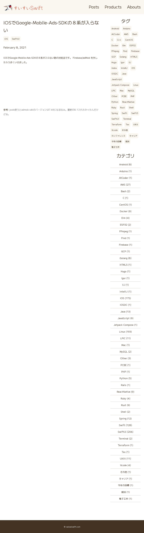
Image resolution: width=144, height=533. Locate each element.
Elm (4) (125, 218)
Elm (124, 45)
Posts (94, 7)
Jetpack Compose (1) (125, 324)
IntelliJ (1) (125, 291)
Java (124, 73)
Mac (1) (125, 345)
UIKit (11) (125, 458)
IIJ (130, 62)
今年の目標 (116, 141)
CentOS (129, 39)
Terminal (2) (125, 438)
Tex (127, 124)
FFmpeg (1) (125, 231)
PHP (132, 96)
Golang (123, 56)
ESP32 (133, 45)
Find (125, 51)
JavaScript (117, 79)
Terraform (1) (125, 445)
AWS (126, 34)
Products (113, 7)
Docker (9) (125, 211)
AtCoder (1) (125, 177)
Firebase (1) (125, 244)
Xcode (115, 130)
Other (115, 96)
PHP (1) (125, 371)
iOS (6, 38)
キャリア (133, 135)
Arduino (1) (125, 171)
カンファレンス (118, 135)
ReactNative (128, 101)
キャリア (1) (125, 478)
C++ (119, 39)
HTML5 (133, 56)
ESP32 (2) (125, 224)
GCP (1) (125, 251)
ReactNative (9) (125, 391)
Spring (115, 113)
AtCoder (116, 34)
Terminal (127, 118)
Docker (115, 45)
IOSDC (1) (125, 304)
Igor (123, 62)
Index (114, 68)
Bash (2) (125, 191)
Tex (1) (126, 452)
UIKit (135, 124)
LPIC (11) (125, 338)
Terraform (117, 124)
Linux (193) (125, 331)
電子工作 (115, 147)
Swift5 (134, 113)
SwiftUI (15, 38)
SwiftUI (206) (125, 431)
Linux (135, 85)
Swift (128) (125, 425)
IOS (133, 68)
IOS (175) (125, 298)
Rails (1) (125, 385)
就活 (127, 141)
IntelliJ (124, 68)
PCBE (124, 96)
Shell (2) (125, 411)
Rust (122, 107)
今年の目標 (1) (125, 485)
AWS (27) (125, 184)
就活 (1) (125, 492)
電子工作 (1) (125, 498)
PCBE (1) (125, 365)
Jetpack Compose (120, 85)
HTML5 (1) (125, 264)
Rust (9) (125, 405)
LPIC (114, 90)
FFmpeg (115, 51)
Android (115, 28)
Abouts (134, 7)
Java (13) (125, 311)
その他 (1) (125, 472)
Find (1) (125, 238)
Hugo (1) (125, 271)
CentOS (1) (125, 204)
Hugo (114, 62)
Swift (124, 113)
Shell (131, 107)
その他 (125, 130)
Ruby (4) (125, 398)
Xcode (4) (125, 465)
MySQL (131, 90)
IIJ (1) (125, 284)
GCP (114, 56)
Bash (134, 34)
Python (115, 101)
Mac (122, 90)
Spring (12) (125, 418)
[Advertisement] (51, 87)
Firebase (135, 51)
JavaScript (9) (125, 318)
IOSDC (115, 73)
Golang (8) (125, 258)
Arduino (126, 28)
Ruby (114, 107)
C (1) (125, 197)
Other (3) (125, 358)
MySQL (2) (125, 351)
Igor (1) (125, 278)
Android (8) (125, 164)
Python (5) (126, 378)
